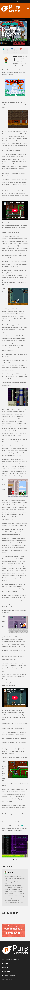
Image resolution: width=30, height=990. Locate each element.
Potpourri (14, 23)
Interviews (6, 23)
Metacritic (5, 963)
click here (23, 825)
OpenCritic (5, 967)
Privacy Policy (6, 971)
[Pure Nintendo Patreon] (13, 930)
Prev (4, 846)
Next (26, 846)
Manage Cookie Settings (8, 975)
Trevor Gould (8, 40)
